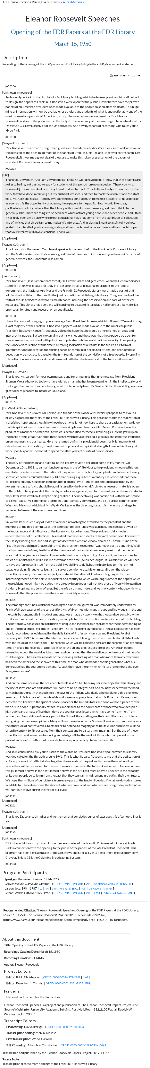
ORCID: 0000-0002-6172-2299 (61, 977)
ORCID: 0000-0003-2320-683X (65, 1027)
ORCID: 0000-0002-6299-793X (79, 1045)
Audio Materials (73, 2)
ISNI (60, 883)
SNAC (89, 883)
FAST (84, 888)
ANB (130, 893)
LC (55, 883)
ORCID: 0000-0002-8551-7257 (64, 983)
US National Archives (106, 883)
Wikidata (78, 883)
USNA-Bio (125, 883)
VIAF (68, 883)
